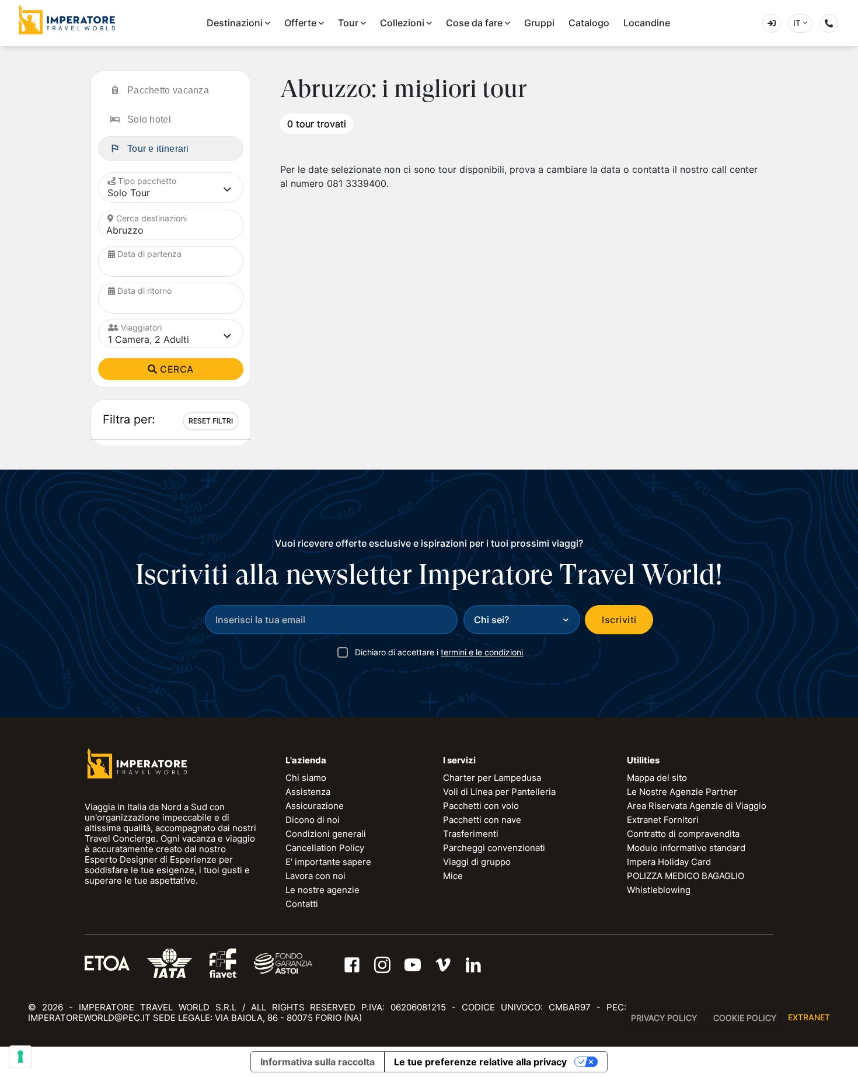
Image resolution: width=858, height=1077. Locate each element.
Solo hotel (149, 119)
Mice (453, 875)
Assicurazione (314, 805)
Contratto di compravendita (683, 833)
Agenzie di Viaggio (780, 22)
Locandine (646, 23)
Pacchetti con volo (481, 805)
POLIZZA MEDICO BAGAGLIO (685, 875)
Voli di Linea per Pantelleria (499, 791)
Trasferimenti (470, 833)
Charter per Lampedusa (492, 777)
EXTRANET (809, 1017)
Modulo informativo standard (686, 847)
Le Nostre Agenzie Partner (682, 791)
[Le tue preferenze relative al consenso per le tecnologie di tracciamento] (20, 1056)
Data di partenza (149, 254)
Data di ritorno (144, 291)
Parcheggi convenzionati (494, 847)
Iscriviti (619, 620)
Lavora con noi (315, 875)
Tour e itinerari (158, 149)
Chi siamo (305, 777)
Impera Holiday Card (669, 861)
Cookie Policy (744, 1018)
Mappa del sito (657, 777)
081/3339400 (837, 25)
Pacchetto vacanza (168, 90)
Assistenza (307, 791)
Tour (348, 23)
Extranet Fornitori (663, 819)
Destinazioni (235, 23)
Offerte (300, 23)
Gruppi (539, 23)
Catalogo (588, 23)
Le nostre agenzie (322, 889)
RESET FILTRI (211, 420)
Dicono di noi (312, 819)
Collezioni (402, 23)
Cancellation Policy (324, 847)
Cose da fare (474, 23)
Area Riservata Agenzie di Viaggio (696, 805)
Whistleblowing (658, 889)
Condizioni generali (325, 833)
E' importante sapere (328, 861)
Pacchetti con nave (482, 819)
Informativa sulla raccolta (317, 1062)
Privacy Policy (664, 1018)
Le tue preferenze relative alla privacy (480, 1062)
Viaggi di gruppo (477, 861)
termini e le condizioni (482, 652)
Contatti (301, 903)
